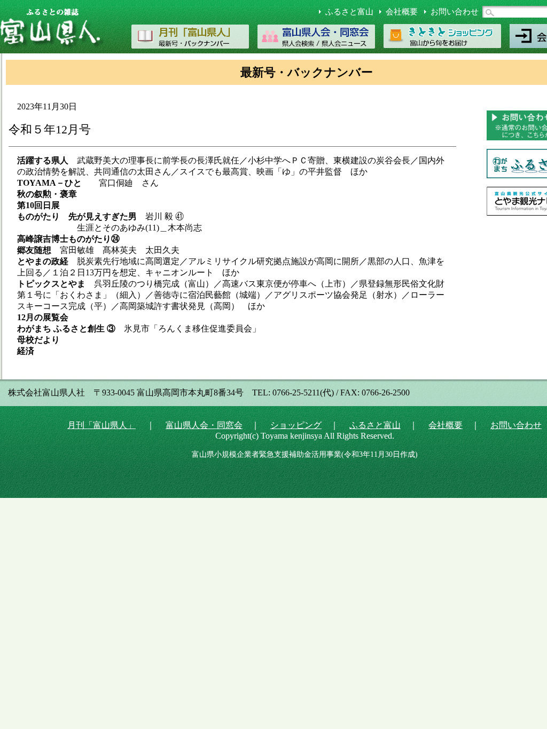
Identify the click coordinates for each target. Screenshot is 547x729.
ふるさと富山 (349, 11)
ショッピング (296, 425)
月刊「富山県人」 (101, 425)
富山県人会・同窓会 (204, 425)
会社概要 (402, 11)
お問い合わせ (455, 11)
